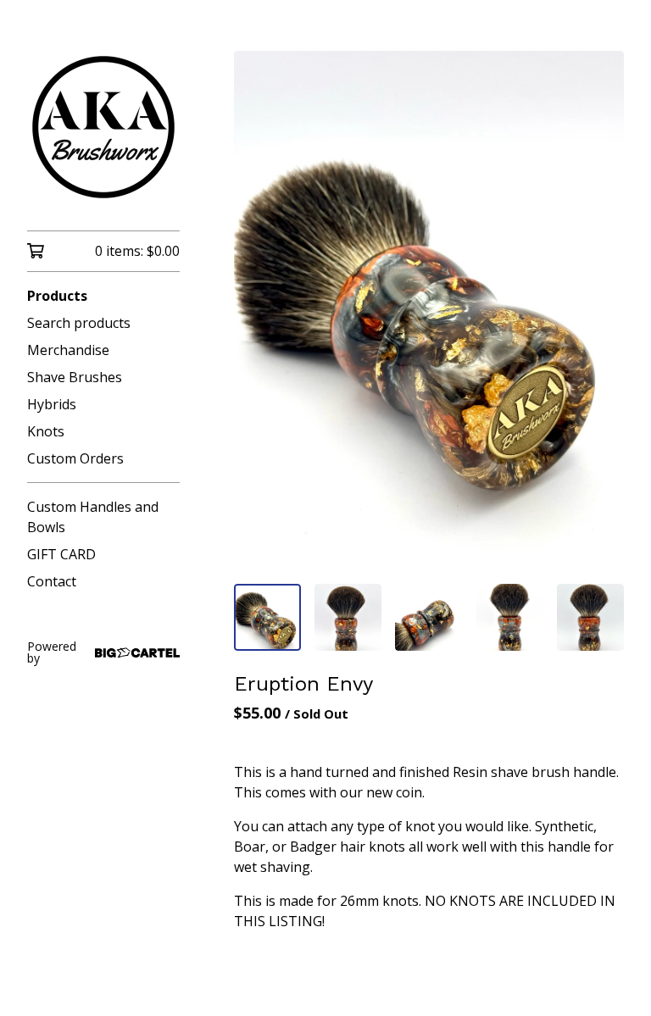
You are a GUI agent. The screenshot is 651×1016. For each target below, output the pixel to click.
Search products (79, 323)
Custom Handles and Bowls (93, 516)
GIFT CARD (61, 554)
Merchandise (68, 350)
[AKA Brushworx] (103, 127)
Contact (51, 581)
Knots (45, 431)
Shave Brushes (74, 377)
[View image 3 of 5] (428, 617)
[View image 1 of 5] (267, 617)
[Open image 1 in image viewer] (429, 310)
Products (57, 295)
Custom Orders (75, 458)
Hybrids (51, 404)
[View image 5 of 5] (590, 617)
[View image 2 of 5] (347, 617)
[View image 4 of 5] (509, 617)
